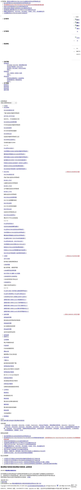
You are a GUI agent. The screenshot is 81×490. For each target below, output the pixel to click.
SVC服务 (11, 273)
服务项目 (6, 404)
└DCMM (47, 426)
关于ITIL (6, 116)
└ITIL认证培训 (16, 428)
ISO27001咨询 (8, 203)
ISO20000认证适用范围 (10, 122)
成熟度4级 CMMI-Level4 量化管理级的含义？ (16, 308)
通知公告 (6, 351)
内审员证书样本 (8, 378)
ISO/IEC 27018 (8, 186)
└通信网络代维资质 (54, 425)
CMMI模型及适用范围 (10, 270)
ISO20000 (9, 65)
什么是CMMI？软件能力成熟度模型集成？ (16, 290)
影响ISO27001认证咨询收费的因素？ (14, 247)
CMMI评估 (21, 78)
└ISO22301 (21, 426)
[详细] (29, 477)
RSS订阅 (35, 483)
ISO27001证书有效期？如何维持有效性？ (15, 253)
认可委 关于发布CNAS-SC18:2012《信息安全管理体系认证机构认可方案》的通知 (26, 462)
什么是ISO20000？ (9, 148)
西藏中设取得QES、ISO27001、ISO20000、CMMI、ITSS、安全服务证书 (24, 11)
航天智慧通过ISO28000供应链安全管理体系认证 (17, 3)
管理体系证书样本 (9, 366)
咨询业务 (6, 63)
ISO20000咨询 (8, 128)
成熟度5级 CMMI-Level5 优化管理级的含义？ (16, 311)
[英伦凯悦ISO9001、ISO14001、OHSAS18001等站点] (42, 58)
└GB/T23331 (34, 425)
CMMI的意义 (7, 282)
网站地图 (14, 483)
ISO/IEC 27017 (8, 180)
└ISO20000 (14, 425)
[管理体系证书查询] (42, 40)
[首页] (6, 105)
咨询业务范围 (7, 317)
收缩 (70, 23)
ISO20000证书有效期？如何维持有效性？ (15, 168)
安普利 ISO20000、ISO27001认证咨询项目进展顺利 (18, 452)
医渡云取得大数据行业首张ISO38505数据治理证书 (18, 8)
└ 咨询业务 (7, 425)
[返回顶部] (4, 481)
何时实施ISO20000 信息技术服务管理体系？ (16, 157)
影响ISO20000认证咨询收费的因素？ (14, 166)
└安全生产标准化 (43, 425)
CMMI (5, 256)
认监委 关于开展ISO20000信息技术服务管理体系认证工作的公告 (22, 458)
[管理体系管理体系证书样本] (42, 27)
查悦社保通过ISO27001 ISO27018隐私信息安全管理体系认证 (23, 1)
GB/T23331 (20, 66)
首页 (2, 420)
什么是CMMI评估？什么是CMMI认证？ (15, 293)
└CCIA (56, 426)
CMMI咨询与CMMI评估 (10, 276)
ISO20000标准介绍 (9, 110)
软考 (20, 73)
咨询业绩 (6, 335)
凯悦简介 (6, 84)
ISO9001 (9, 68)
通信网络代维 (23, 65)
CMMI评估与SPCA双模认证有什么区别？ (15, 296)
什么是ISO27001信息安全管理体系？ (14, 229)
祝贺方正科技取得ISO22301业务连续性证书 (16, 6)
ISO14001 (15, 68)
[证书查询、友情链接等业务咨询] (77, 40)
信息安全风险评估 (12, 78)
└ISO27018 (71, 425)
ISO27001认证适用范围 (10, 197)
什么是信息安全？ (9, 223)
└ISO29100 (14, 426)
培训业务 (6, 71)
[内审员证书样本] (42, 22)
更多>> (9, 69)
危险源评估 (18, 79)
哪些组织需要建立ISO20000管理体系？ (14, 154)
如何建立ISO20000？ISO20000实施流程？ (15, 160)
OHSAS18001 (22, 68)
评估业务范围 (7, 329)
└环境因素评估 (8, 430)
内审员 (12, 73)
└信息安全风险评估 (65, 428)
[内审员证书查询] (42, 34)
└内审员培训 (40, 428)
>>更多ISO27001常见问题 (72, 256)
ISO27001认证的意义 (9, 215)
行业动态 (6, 345)
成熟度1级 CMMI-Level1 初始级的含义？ (15, 299)
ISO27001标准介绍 (9, 174)
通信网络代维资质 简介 (11, 470)
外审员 (17, 73)
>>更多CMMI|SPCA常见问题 (72, 314)
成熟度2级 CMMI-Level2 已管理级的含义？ (16, 302)
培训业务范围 (7, 323)
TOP (40, 483)
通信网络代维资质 (19, 420)
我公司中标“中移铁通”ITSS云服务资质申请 (16, 449)
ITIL (8, 73)
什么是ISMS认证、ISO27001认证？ (13, 241)
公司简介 (6, 389)
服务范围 (6, 89)
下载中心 (6, 360)
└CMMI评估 (75, 428)
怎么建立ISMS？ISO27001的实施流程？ (15, 238)
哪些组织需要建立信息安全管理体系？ (14, 235)
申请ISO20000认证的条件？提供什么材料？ (16, 163)
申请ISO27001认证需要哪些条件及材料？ (15, 250)
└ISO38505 (35, 426)
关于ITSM (11, 116)
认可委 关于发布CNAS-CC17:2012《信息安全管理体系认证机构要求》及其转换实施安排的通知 (30, 463)
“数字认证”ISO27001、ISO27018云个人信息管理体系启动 (20, 444)
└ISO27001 (21, 425)
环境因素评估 (11, 79)
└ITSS (21, 430)
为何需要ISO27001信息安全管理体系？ (14, 232)
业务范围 (6, 314)
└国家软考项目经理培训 (29, 428)
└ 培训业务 (8, 428)
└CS (52, 426)
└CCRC (61, 426)
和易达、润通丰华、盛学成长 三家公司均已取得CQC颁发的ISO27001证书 (24, 451)
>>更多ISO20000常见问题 (72, 171)
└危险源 (16, 430)
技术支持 (6, 357)
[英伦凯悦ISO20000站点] (42, 53)
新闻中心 (6, 336)
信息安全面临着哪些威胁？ (11, 226)
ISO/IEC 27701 (8, 191)
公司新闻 (6, 339)
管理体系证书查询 (9, 372)
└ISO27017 (64, 425)
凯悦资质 (6, 86)
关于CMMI (7, 258)
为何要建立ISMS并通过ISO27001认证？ (15, 244)
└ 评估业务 (55, 428)
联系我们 (6, 416)
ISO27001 (15, 65)
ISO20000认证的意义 (9, 139)
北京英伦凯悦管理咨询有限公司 (36, 485)
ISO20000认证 (8, 133)
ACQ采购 (17, 273)
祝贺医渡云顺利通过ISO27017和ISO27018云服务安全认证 (20, 9)
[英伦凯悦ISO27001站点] (42, 47)
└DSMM (41, 426)
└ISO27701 (7, 426)
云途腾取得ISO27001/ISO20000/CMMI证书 (15, 13)
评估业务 (6, 76)
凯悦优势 (6, 88)
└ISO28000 (28, 426)
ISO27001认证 (8, 209)
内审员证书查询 (8, 383)
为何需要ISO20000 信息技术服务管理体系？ (16, 151)
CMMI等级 (7, 264)
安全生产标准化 (11, 66)
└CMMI (27, 425)
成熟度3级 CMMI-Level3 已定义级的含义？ (16, 305)
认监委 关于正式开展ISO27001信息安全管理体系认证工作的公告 (22, 460)
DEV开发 (6, 273)
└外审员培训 (48, 428)
